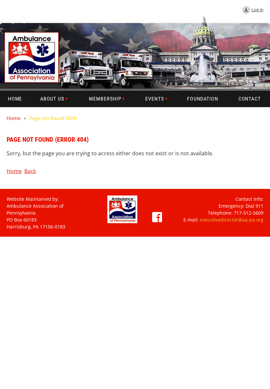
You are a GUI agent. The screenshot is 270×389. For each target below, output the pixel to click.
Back (30, 171)
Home (13, 118)
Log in (257, 10)
